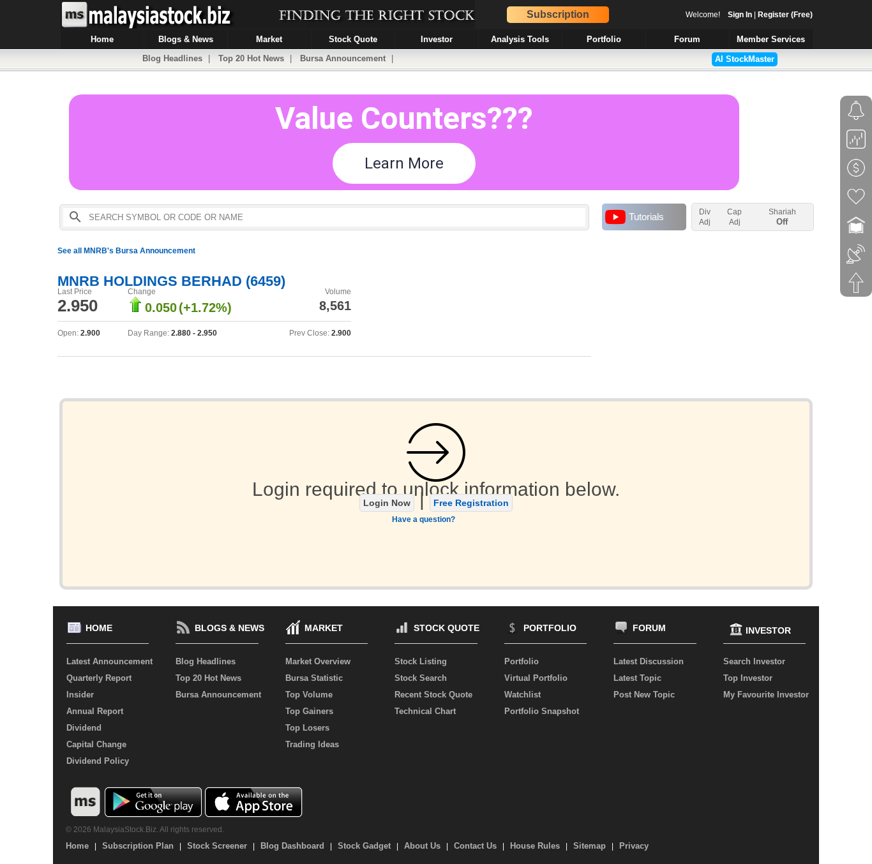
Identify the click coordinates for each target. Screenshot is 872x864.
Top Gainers (309, 711)
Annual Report (94, 711)
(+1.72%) (205, 308)
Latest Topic (637, 678)
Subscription (558, 14)
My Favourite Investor (766, 694)
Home (77, 846)
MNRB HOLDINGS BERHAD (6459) (171, 281)
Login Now (386, 503)
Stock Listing (421, 661)
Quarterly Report (99, 678)
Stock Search (421, 678)
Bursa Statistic (314, 678)
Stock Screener (217, 846)
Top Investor (747, 678)
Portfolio (521, 661)
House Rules (535, 846)
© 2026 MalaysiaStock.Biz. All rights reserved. (145, 829)
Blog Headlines (172, 58)
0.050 (161, 308)
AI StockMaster (744, 59)
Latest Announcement (109, 661)
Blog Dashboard (292, 846)
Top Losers (307, 728)
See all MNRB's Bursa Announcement (126, 250)
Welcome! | (749, 14)
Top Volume (309, 694)
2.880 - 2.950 (194, 333)
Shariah (782, 217)
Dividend (83, 728)
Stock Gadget (364, 846)
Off (782, 222)
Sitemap (589, 846)
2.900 (90, 333)
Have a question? (423, 519)
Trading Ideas (312, 744)
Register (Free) (785, 14)
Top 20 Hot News (251, 58)
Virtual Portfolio (536, 678)
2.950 (77, 305)
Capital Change (96, 744)
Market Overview (317, 661)
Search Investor (754, 661)
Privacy (634, 846)
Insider (80, 694)
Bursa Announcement (343, 58)
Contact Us (475, 846)
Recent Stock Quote (433, 694)
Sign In (740, 14)
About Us (422, 846)
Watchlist (522, 694)
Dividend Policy (97, 761)
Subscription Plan (138, 846)
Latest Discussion (648, 661)
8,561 (335, 306)
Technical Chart (425, 711)
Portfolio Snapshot (541, 711)
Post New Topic (644, 694)
